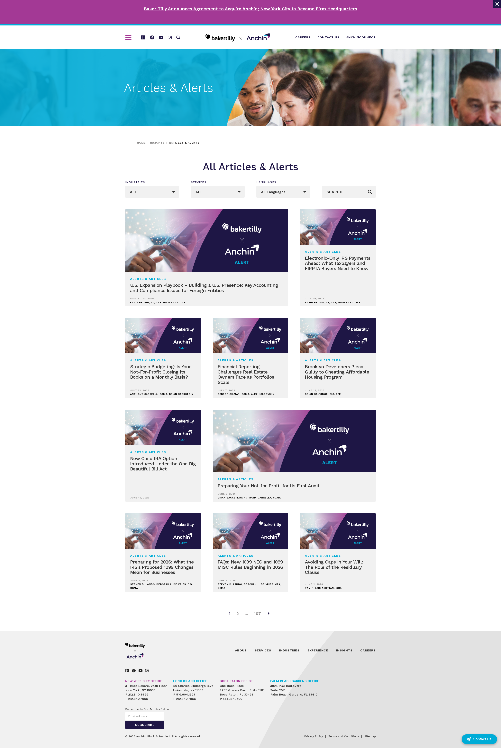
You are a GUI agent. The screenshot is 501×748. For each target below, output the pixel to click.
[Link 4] (152, 37)
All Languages (273, 192)
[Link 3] (143, 37)
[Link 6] (170, 37)
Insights (157, 142)
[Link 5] (161, 37)
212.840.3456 (138, 694)
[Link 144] (140, 671)
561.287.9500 (232, 699)
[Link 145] (147, 671)
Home (141, 142)
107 (257, 613)
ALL (133, 192)
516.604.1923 (185, 694)
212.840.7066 (138, 699)
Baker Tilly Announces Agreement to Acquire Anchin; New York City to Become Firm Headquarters (250, 8)
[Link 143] (134, 671)
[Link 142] (127, 671)
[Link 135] (144, 650)
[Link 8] (237, 37)
